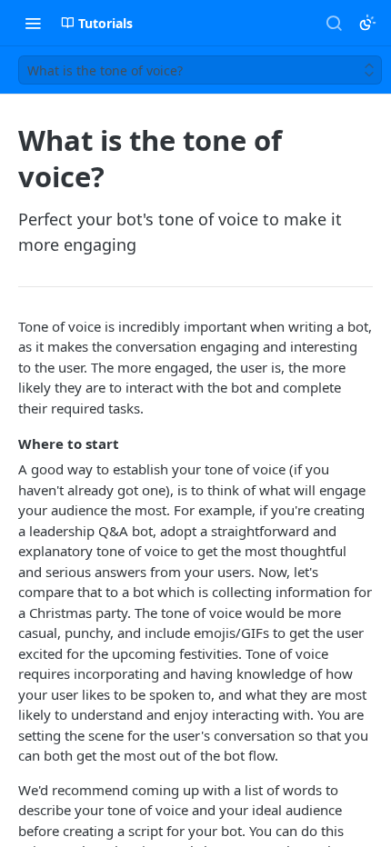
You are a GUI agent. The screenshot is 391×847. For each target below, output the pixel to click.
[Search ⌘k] (333, 22)
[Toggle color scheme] (367, 22)
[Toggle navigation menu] (32, 22)
